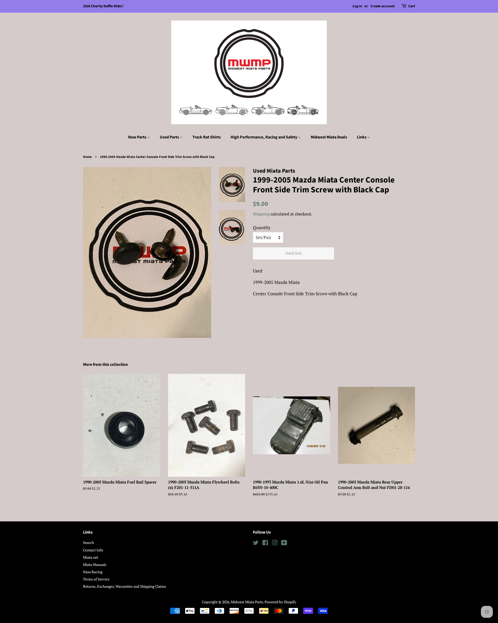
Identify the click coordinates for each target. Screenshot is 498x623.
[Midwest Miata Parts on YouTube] (284, 543)
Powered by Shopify (280, 601)
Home (87, 157)
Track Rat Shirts (206, 137)
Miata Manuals (94, 564)
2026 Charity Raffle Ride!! (103, 6)
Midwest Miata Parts (247, 601)
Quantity (262, 227)
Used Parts (170, 137)
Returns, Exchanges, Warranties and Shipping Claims (124, 586)
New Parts (137, 137)
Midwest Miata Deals (329, 137)
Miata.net (90, 557)
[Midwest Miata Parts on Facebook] (265, 543)
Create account (382, 6)
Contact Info (93, 550)
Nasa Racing (92, 571)
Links (362, 137)
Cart (411, 6)
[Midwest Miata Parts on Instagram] (275, 543)
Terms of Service (96, 579)
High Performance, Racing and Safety (264, 137)
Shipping (261, 214)
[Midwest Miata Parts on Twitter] (256, 543)
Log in (357, 6)
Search (88, 542)
